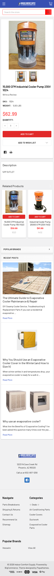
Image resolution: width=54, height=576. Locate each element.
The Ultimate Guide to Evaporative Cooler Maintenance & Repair (23, 299)
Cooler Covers (35, 514)
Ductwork (34, 519)
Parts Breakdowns (11, 504)
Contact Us (7, 514)
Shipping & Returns (11, 509)
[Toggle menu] (4, 4)
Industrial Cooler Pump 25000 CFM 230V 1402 (40, 223)
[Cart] (50, 4)
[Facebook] (5, 152)
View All (31, 548)
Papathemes (43, 567)
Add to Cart (14, 217)
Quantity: (8, 119)
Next (50, 186)
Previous (46, 186)
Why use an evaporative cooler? (22, 421)
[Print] (10, 152)
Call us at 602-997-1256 (27, 472)
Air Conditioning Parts (39, 509)
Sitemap (6, 524)
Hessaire (6, 548)
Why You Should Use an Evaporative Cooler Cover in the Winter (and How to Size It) (26, 363)
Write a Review (10, 94)
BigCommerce (11, 567)
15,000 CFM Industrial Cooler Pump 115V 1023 (14, 223)
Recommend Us (9, 519)
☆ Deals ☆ (34, 504)
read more (7, 318)
